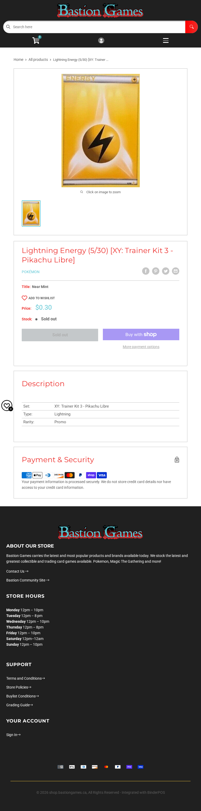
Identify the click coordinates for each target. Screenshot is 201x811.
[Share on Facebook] (145, 271)
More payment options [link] (141, 347)
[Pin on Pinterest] (155, 271)
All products (38, 59)
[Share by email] (175, 271)
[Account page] (101, 40)
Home (18, 59)
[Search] (191, 27)
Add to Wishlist (42, 298)
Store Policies (17, 687)
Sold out (60, 334)
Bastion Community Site (26, 580)
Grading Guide (18, 705)
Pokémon (31, 272)
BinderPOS (156, 792)
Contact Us (15, 571)
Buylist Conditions (21, 696)
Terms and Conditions (24, 678)
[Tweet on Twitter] (165, 271)
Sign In (11, 735)
